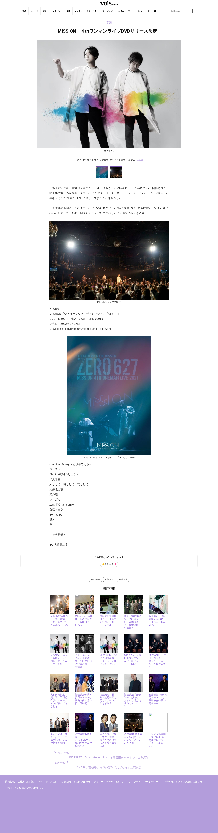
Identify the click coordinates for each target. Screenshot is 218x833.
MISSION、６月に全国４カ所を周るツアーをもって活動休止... (59, 659)
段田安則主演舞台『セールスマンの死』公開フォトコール (108, 620)
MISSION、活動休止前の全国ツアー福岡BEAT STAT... (83, 620)
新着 (24, 11)
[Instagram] (149, 11)
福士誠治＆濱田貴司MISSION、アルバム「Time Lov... (157, 620)
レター (141, 11)
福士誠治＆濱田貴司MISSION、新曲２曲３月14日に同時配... (83, 699)
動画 (44, 11)
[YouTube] (155, 11)
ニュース (34, 11)
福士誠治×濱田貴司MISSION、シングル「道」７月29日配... (133, 738)
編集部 (140, 160)
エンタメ (78, 11)
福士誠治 (123, 579)
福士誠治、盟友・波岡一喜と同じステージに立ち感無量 (108, 699)
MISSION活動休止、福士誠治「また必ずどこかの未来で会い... (59, 620)
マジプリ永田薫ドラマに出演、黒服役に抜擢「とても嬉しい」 (157, 739)
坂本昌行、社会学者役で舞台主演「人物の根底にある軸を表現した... (108, 739)
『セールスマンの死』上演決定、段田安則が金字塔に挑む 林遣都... (83, 661)
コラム (121, 11)
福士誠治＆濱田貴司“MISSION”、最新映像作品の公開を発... (83, 739)
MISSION (96, 579)
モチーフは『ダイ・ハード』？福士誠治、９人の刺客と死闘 (58, 738)
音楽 (68, 11)
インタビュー (56, 11)
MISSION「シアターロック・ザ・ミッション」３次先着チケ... (157, 661)
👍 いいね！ (109, 564)
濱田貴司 (110, 579)
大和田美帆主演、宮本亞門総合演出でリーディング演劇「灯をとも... (58, 700)
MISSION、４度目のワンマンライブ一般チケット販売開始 (132, 659)
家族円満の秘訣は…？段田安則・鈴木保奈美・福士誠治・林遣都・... (132, 622)
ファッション (108, 11)
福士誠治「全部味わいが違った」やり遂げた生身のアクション (132, 700)
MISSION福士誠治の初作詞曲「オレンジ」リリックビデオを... (109, 659)
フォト (131, 11)
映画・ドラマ (92, 11)
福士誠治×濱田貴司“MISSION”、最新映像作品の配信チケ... (158, 699)
